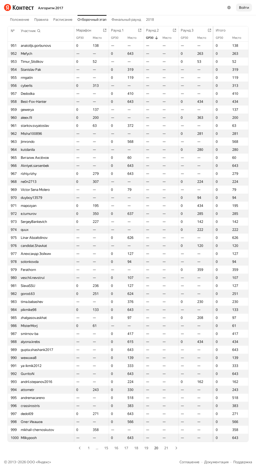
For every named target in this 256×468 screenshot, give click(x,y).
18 (136, 448)
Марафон (83, 30)
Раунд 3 (187, 30)
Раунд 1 (117, 30)
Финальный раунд (126, 20)
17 (126, 448)
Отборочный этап (92, 20)
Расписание (62, 20)
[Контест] (19, 7)
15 (106, 448)
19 (146, 448)
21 (166, 448)
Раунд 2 (152, 30)
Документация (216, 462)
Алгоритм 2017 (50, 8)
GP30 (219, 38)
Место (236, 38)
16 (116, 448)
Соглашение (190, 462)
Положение (19, 20)
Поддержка (242, 462)
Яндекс (43, 462)
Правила (41, 20)
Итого (221, 30)
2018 (150, 20)
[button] (31, 31)
